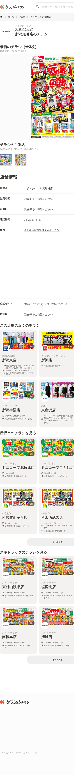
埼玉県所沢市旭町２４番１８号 (42, 230)
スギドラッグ (24, 29)
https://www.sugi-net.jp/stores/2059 (46, 303)
